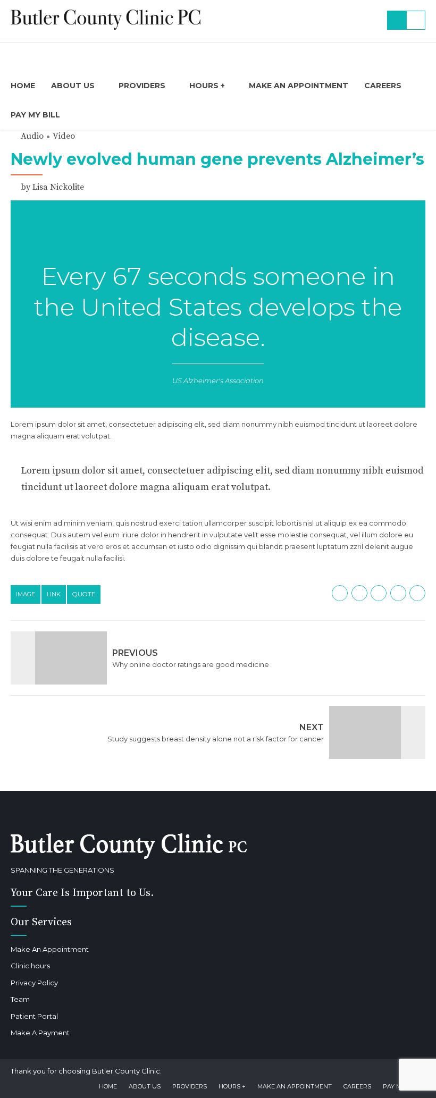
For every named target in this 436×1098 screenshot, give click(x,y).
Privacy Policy (34, 982)
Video (64, 136)
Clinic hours (30, 965)
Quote (83, 594)
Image (25, 594)
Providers (142, 85)
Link (54, 594)
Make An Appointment (298, 85)
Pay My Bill (35, 115)
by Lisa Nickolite (52, 187)
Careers (382, 85)
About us (73, 85)
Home (23, 85)
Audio (32, 136)
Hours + (207, 85)
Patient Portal (34, 1016)
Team (20, 999)
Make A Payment (40, 1032)
